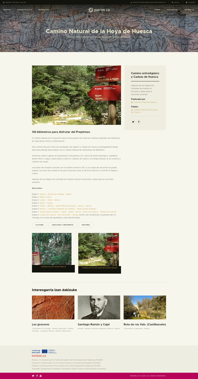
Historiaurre (66, 331)
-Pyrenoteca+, (129, 328)
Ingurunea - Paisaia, (66, 328)
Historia (86, 225)
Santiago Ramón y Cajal (94, 324)
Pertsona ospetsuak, (99, 328)
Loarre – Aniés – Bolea (50, 200)
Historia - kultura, (55, 331)
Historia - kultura (113, 328)
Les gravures (40, 324)
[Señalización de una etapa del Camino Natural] (98, 253)
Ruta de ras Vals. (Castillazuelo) (145, 324)
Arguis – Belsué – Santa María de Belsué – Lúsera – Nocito (65, 206)
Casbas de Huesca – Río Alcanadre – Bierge (59, 215)
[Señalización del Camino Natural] (52, 252)
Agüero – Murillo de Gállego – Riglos (55, 194)
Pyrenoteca (82, 36)
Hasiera (71, 37)
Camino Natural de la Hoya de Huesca (144, 111)
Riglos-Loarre (45, 197)
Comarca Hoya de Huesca (145, 102)
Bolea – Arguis (46, 203)
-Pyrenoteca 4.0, (38, 328)
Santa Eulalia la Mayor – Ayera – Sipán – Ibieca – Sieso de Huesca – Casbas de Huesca (78, 212)
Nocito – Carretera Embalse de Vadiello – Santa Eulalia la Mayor (68, 209)
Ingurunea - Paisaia (142, 328)
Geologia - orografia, (40, 331)
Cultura (40, 225)
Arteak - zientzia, (52, 328)
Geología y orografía (62, 225)
